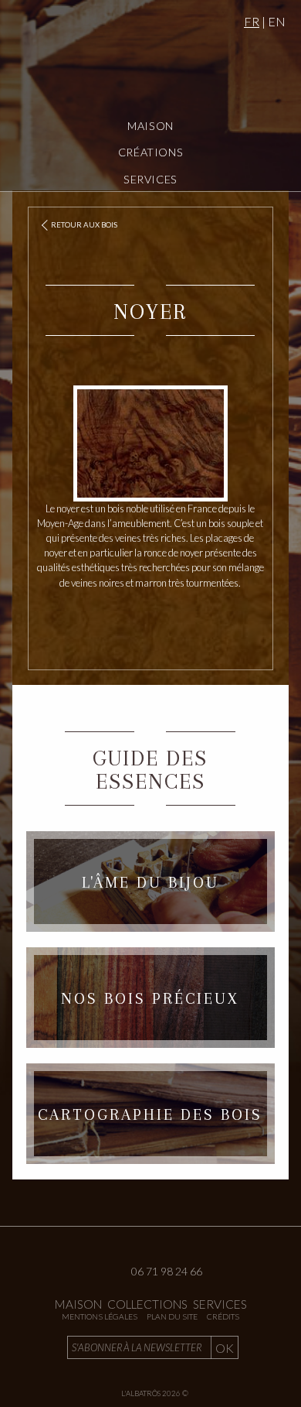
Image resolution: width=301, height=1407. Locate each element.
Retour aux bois (84, 225)
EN (277, 21)
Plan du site (172, 1316)
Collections (147, 1304)
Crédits (223, 1316)
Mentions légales (99, 1316)
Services (150, 179)
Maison (150, 125)
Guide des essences (150, 769)
